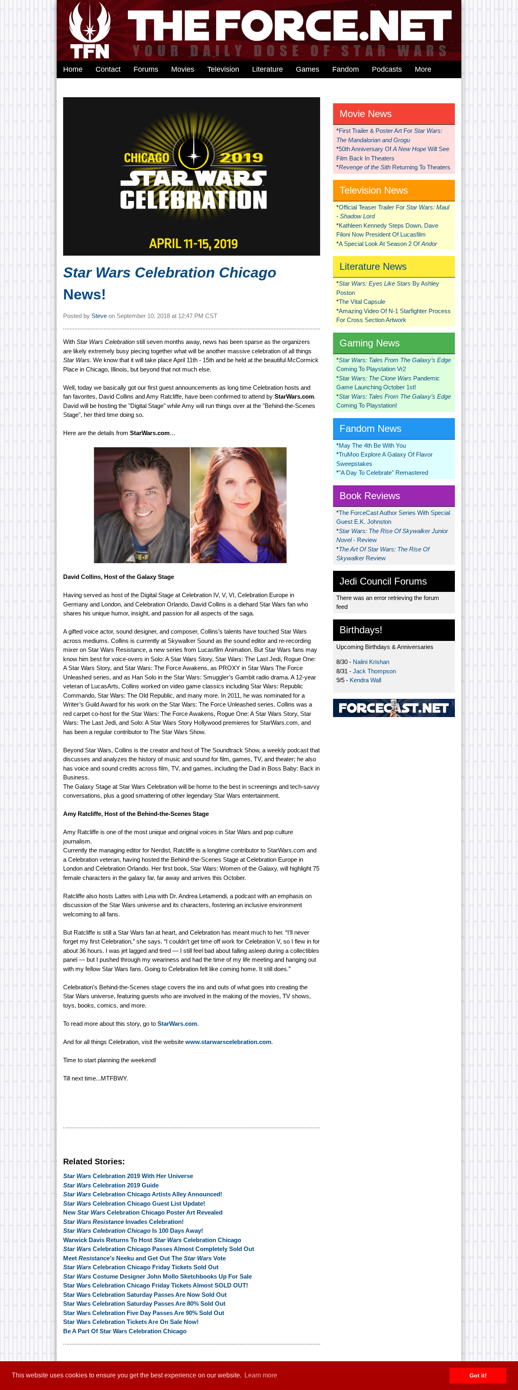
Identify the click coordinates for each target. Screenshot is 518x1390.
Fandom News (370, 428)
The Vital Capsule (362, 301)
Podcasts (387, 69)
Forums (146, 69)
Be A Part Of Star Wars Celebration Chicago (125, 1331)
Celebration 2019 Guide (111, 1185)
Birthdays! (361, 629)
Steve (99, 315)
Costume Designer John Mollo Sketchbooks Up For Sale (157, 1276)
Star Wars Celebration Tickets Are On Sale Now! (131, 1321)
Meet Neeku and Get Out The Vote (144, 1258)
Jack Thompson (374, 671)
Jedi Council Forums (383, 581)
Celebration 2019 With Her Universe (128, 1175)
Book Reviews (370, 495)
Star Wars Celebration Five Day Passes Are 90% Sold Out (143, 1312)
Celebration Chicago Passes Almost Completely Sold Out (158, 1248)
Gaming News (370, 342)
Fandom (345, 69)
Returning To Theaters (394, 167)
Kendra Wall (365, 680)
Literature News (373, 266)
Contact (108, 69)
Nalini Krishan (371, 661)
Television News (374, 190)
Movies (182, 69)
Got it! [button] (478, 1375)
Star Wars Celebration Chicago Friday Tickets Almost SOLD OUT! (155, 1285)
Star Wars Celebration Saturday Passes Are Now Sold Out (145, 1294)
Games (307, 69)
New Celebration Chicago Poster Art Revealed (143, 1212)
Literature (267, 69)
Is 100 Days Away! (133, 1230)
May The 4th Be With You (372, 445)
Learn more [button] (260, 1375)
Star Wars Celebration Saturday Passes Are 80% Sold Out (144, 1303)
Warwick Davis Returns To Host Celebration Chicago (152, 1239)
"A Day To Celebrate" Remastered (383, 472)
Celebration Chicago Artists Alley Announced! (142, 1194)
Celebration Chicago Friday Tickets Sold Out (141, 1267)
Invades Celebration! (123, 1221)
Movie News (366, 113)
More (423, 69)
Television (223, 69)
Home (73, 69)
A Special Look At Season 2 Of (388, 243)
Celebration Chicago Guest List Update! (134, 1203)
